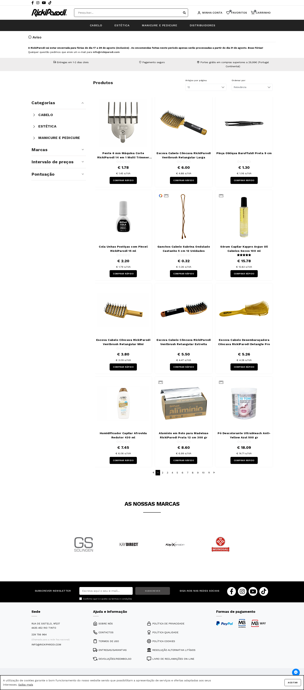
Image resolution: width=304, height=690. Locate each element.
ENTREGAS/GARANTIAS (113, 650)
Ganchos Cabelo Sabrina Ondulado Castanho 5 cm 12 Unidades (183, 249)
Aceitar (293, 682)
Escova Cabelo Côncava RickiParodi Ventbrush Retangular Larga (184, 155)
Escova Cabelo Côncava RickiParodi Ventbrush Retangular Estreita (184, 342)
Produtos (103, 82)
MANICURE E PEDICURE (159, 25)
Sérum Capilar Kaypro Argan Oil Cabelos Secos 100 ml (244, 249)
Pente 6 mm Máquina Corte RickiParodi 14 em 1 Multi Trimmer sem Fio (123, 155)
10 (203, 472)
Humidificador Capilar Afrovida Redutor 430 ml (123, 435)
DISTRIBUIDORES (202, 25)
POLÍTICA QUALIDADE (165, 632)
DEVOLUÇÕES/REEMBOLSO (115, 658)
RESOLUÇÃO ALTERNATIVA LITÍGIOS (173, 650)
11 (209, 472)
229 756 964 (39, 634)
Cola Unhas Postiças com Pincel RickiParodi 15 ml (123, 249)
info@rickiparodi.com (106, 52)
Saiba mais (25, 684)
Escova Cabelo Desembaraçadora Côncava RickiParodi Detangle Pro (244, 342)
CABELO (96, 25)
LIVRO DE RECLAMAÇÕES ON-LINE (173, 658)
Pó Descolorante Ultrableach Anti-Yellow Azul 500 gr (244, 435)
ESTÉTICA (121, 25)
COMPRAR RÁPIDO (123, 180)
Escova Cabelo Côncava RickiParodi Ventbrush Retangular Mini (123, 342)
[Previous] (65, 549)
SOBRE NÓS (106, 623)
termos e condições (122, 599)
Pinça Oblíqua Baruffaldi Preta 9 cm (244, 153)
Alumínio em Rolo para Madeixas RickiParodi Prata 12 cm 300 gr (183, 435)
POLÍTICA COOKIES (163, 641)
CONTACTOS (106, 632)
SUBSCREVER (152, 591)
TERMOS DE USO (109, 641)
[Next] (238, 549)
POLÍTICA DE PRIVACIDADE (168, 623)
